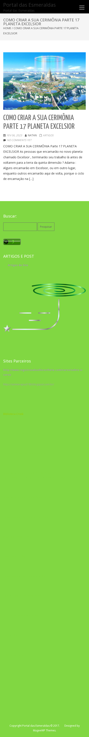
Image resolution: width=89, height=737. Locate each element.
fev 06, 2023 (14, 135)
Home (7, 28)
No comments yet (19, 140)
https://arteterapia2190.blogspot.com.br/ (28, 384)
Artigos (48, 135)
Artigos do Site (18, 265)
